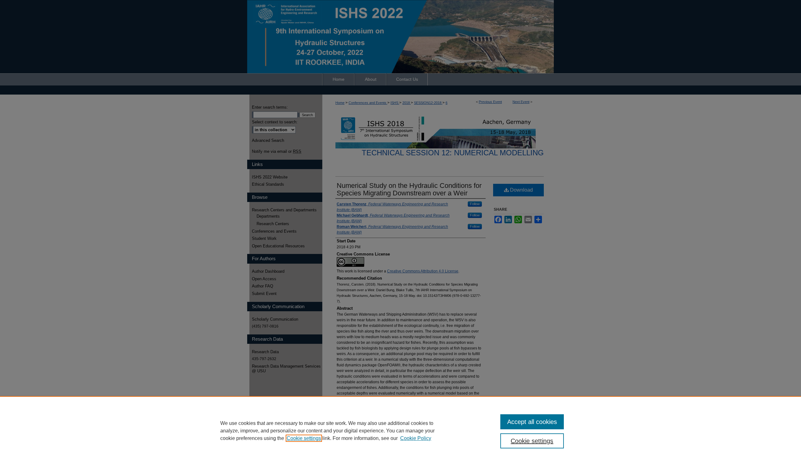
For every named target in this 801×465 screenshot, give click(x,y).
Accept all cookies (532, 421)
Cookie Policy (415, 438)
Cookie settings (304, 438)
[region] (400, 430)
